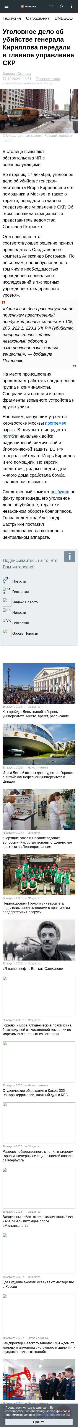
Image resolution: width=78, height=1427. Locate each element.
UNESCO (64, 18)
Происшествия (48, 79)
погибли (10, 436)
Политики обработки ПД (53, 1414)
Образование (37, 18)
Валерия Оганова (17, 74)
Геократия (12, 18)
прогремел (55, 423)
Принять (39, 1422)
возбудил (60, 491)
